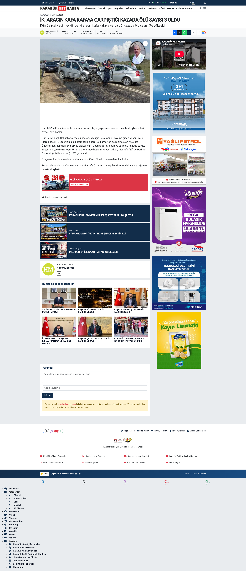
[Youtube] (56, 431)
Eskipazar (152, 8)
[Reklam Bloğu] (179, 103)
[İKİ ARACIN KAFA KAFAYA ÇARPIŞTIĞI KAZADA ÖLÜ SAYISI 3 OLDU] (95, 71)
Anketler (13, 531)
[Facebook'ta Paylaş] (175, 32)
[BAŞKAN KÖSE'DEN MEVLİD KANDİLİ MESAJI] (95, 297)
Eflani (162, 8)
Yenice (142, 8)
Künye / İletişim (67, 3)
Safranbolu (131, 8)
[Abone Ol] (204, 32)
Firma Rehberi (16, 521)
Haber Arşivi (174, 462)
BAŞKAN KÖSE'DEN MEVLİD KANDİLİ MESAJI (91, 310)
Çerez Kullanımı (178, 431)
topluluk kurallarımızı (67, 404)
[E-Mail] (59, 273)
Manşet (17, 505)
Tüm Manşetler (91, 462)
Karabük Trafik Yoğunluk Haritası (183, 456)
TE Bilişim (201, 474)
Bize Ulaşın (49, 3)
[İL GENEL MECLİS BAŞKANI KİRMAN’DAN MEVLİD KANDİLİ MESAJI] (59, 326)
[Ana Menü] (204, 8)
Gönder (47, 395)
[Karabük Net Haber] (59, 8)
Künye (12, 534)
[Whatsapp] (61, 431)
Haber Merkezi (65, 267)
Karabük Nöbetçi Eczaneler (54, 456)
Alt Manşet (90, 8)
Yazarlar (13, 518)
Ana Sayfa (14, 488)
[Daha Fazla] (189, 32)
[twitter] (84, 482)
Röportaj (13, 524)
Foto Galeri (14, 511)
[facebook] (43, 482)
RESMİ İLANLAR (184, 8)
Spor (109, 8)
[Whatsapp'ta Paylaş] (184, 32)
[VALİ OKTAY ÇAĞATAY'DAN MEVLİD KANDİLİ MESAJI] (59, 297)
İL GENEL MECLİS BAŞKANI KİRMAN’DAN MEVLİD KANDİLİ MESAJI (56, 341)
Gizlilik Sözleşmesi (198, 431)
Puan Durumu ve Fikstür (53, 462)
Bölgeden (118, 8)
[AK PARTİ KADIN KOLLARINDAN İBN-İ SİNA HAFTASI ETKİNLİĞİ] (131, 326)
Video (12, 515)
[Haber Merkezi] (48, 269)
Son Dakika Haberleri (136, 462)
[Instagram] (52, 431)
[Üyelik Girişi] (204, 3)
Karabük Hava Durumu (95, 456)
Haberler (44, 15)
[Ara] (200, 8)
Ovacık (170, 8)
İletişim (12, 537)
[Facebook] (42, 431)
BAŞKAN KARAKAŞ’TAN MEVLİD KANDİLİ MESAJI (129, 310)
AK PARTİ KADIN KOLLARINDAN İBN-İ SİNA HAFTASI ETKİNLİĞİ (129, 339)
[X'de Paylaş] (179, 32)
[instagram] (125, 482)
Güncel (101, 8)
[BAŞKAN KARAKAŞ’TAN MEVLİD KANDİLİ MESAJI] (131, 297)
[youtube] (166, 482)
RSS (46, 474)
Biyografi (13, 528)
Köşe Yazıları (129, 431)
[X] (47, 431)
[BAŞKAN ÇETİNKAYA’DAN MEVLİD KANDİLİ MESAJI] (95, 326)
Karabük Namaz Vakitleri (138, 456)
